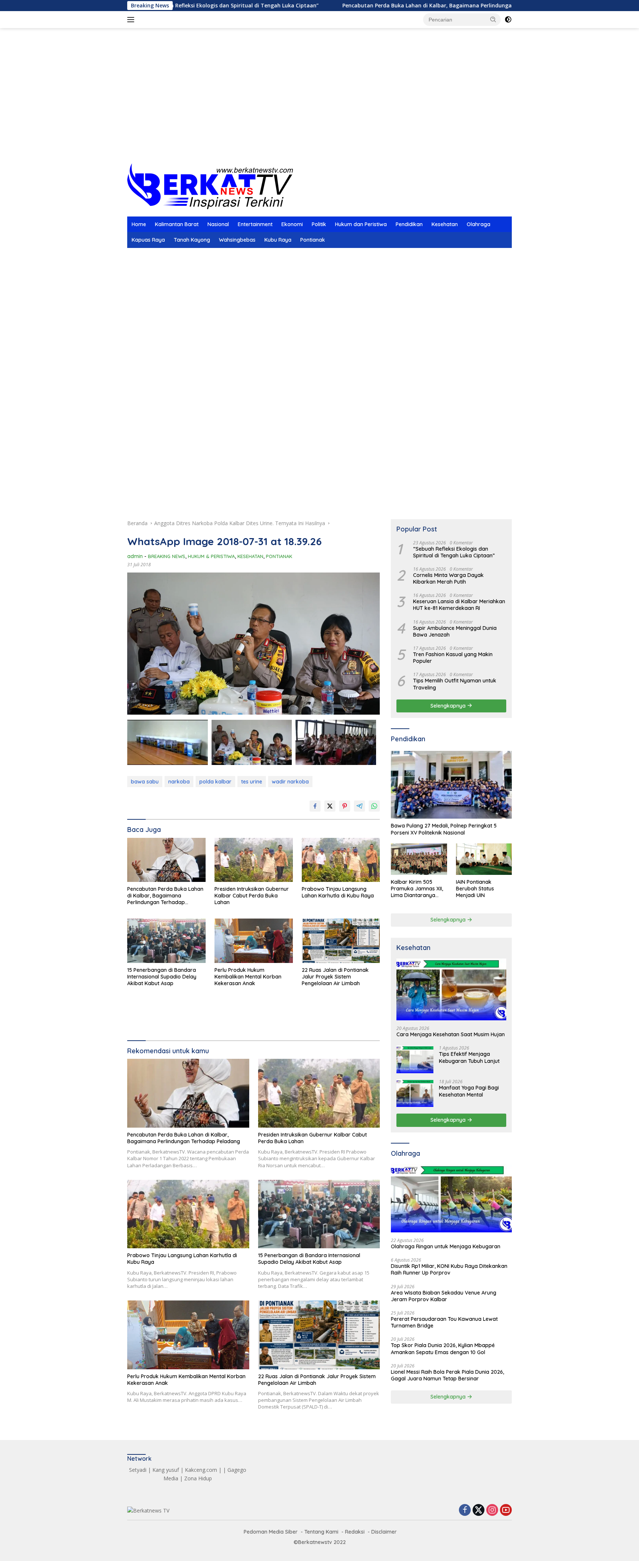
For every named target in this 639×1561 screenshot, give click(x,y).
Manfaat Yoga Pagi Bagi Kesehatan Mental (469, 1091)
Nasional (218, 224)
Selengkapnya (448, 705)
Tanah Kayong (192, 239)
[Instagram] (492, 1510)
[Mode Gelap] (508, 19)
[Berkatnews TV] (210, 185)
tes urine (251, 781)
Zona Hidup (198, 1478)
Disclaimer (384, 1531)
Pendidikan (409, 224)
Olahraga (478, 224)
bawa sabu (145, 781)
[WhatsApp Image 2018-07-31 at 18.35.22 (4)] (167, 742)
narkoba (179, 781)
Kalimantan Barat (177, 224)
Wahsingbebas (237, 239)
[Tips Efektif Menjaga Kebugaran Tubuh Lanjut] (414, 1059)
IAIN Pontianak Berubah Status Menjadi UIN (475, 889)
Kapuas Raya (148, 239)
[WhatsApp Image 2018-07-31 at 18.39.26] (252, 742)
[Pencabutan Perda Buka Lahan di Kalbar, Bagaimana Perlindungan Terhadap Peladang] (166, 860)
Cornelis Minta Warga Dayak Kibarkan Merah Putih (448, 578)
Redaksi (355, 1531)
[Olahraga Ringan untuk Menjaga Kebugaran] (451, 1198)
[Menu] (132, 19)
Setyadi (137, 1469)
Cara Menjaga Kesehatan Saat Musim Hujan (450, 1034)
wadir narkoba (290, 781)
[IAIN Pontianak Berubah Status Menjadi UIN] (484, 859)
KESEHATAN (250, 556)
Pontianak (312, 239)
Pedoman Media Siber (271, 1531)
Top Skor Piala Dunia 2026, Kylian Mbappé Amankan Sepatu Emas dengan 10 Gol (443, 1348)
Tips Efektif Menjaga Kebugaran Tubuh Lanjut (469, 1057)
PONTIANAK (279, 556)
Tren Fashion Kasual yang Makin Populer (453, 657)
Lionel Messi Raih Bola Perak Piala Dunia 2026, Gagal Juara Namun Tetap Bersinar (447, 1375)
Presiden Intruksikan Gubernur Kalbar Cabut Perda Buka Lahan (251, 896)
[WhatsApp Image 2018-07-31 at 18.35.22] (335, 742)
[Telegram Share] (359, 806)
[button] (493, 19)
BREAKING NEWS (166, 556)
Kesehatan (445, 224)
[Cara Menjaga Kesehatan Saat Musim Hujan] (451, 989)
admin (135, 556)
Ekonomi (292, 224)
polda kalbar (215, 781)
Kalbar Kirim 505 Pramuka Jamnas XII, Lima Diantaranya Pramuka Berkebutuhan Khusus (417, 889)
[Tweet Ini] (329, 806)
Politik (319, 224)
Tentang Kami (321, 1531)
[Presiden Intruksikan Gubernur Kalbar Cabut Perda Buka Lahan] (253, 860)
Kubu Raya (277, 239)
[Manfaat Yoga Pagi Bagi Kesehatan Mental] (414, 1093)
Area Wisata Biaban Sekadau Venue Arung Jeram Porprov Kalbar (443, 1296)
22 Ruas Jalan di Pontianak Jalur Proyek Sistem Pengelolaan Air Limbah (335, 977)
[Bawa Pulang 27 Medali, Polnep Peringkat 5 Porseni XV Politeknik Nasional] (451, 785)
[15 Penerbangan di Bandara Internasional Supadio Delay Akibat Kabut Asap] (166, 941)
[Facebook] (465, 1510)
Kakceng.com (201, 1469)
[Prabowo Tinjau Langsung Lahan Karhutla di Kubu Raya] (341, 860)
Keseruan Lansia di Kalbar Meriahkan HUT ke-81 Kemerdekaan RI (459, 604)
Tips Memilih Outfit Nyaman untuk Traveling (454, 684)
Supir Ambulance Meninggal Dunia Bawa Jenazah (455, 631)
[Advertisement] (319, 104)
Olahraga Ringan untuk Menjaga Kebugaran (445, 1246)
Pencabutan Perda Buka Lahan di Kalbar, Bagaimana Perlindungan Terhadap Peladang (391, 5)
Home (139, 224)
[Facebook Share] (315, 806)
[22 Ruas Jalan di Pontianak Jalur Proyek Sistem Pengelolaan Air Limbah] (341, 941)
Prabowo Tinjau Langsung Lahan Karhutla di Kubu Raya (338, 892)
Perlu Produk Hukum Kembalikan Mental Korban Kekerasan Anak (247, 977)
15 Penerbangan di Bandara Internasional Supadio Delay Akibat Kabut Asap (161, 977)
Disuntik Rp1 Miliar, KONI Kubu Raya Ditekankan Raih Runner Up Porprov (449, 1269)
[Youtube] (506, 1510)
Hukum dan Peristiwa (361, 224)
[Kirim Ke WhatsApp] (374, 806)
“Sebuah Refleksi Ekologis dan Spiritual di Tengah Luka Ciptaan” (454, 551)
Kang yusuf (165, 1469)
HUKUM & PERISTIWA (211, 556)
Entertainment (255, 224)
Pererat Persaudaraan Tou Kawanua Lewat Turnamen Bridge (444, 1322)
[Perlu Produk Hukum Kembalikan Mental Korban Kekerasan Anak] (253, 941)
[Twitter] (478, 1510)
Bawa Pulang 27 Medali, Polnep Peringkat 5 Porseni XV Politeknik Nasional (444, 829)
